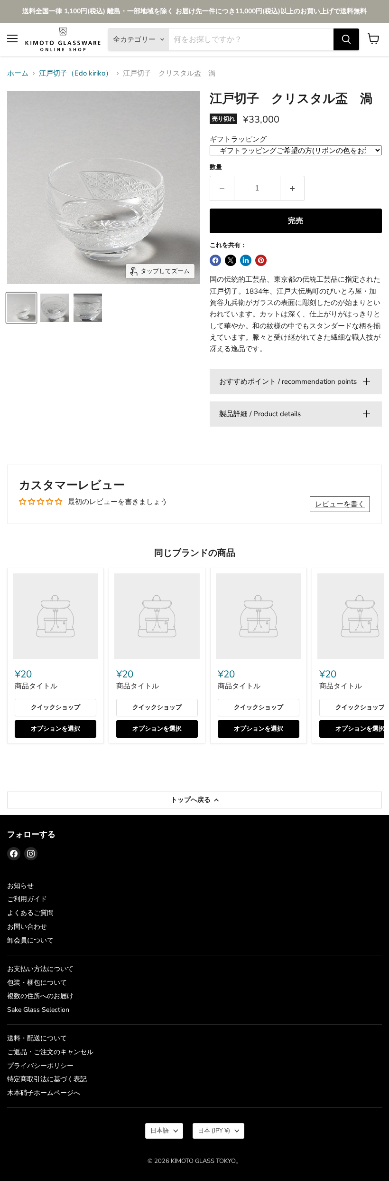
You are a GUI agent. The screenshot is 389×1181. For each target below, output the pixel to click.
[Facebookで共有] (215, 260)
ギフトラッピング (238, 139)
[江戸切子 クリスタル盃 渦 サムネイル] (54, 308)
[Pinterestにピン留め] (261, 260)
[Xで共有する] (230, 260)
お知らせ (20, 885)
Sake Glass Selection (38, 1009)
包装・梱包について (37, 982)
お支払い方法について (40, 968)
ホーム (17, 73)
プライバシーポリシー (40, 1065)
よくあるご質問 (30, 912)
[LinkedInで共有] (245, 260)
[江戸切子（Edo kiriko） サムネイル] (21, 308)
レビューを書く (340, 504)
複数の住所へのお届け (40, 995)
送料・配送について (37, 1038)
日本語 (159, 1130)
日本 (214, 1130)
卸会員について (30, 940)
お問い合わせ (27, 926)
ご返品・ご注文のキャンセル (50, 1052)
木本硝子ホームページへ (43, 1092)
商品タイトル (36, 686)
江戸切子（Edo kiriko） (75, 73)
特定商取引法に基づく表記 (47, 1079)
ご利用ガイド (27, 899)
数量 (216, 167)
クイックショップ (55, 707)
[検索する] (346, 39)
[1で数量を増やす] (292, 188)
